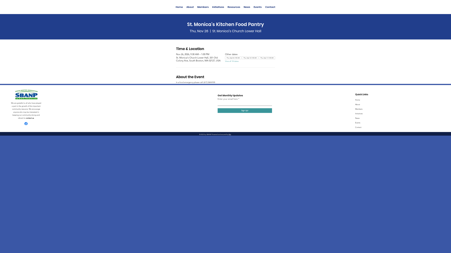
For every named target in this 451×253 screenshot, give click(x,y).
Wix (230, 134)
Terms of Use (236, 134)
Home (357, 100)
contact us (30, 118)
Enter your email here (228, 99)
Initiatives (359, 113)
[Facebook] (26, 124)
